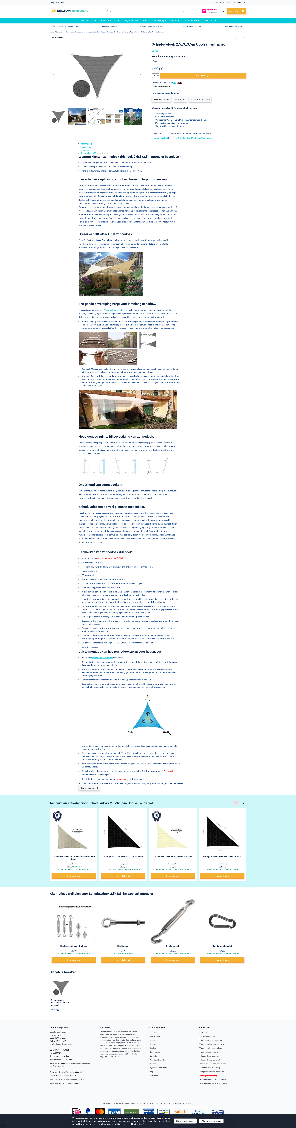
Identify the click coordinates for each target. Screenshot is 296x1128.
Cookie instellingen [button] (185, 1121)
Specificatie (85, 147)
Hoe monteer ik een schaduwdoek (212, 1079)
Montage (84, 150)
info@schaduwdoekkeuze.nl (61, 1044)
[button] (223, 11)
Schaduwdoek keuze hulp (209, 1056)
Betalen (153, 1048)
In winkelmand (73, 876)
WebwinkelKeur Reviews (153, 1103)
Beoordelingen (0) (88, 153)
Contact (217, 2)
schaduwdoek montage (102, 657)
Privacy (153, 1064)
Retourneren (155, 1052)
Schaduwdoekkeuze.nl (59, 1032)
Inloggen (240, 2)
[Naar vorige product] (236, 38)
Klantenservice (229, 2)
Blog (151, 1071)
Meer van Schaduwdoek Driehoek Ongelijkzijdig (191, 138)
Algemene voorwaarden (159, 1068)
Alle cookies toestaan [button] (211, 1121)
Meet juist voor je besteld (209, 1052)
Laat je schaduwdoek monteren (211, 1071)
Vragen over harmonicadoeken (211, 1044)
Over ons (203, 1032)
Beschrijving (86, 143)
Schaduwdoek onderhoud (209, 1060)
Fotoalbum (154, 1075)
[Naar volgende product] (243, 38)
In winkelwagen (203, 75)
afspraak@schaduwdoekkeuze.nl (71, 1079)
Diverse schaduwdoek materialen (212, 1064)
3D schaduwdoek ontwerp (209, 1068)
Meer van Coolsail (160, 138)
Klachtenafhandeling (158, 1060)
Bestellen (153, 1040)
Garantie (153, 1056)
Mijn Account (155, 1036)
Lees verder (114, 1056)
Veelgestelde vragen (207, 1036)
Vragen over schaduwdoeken (210, 1040)
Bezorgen (153, 1044)
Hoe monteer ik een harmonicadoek (213, 1083)
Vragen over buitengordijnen (210, 1048)
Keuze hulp (180, 99)
